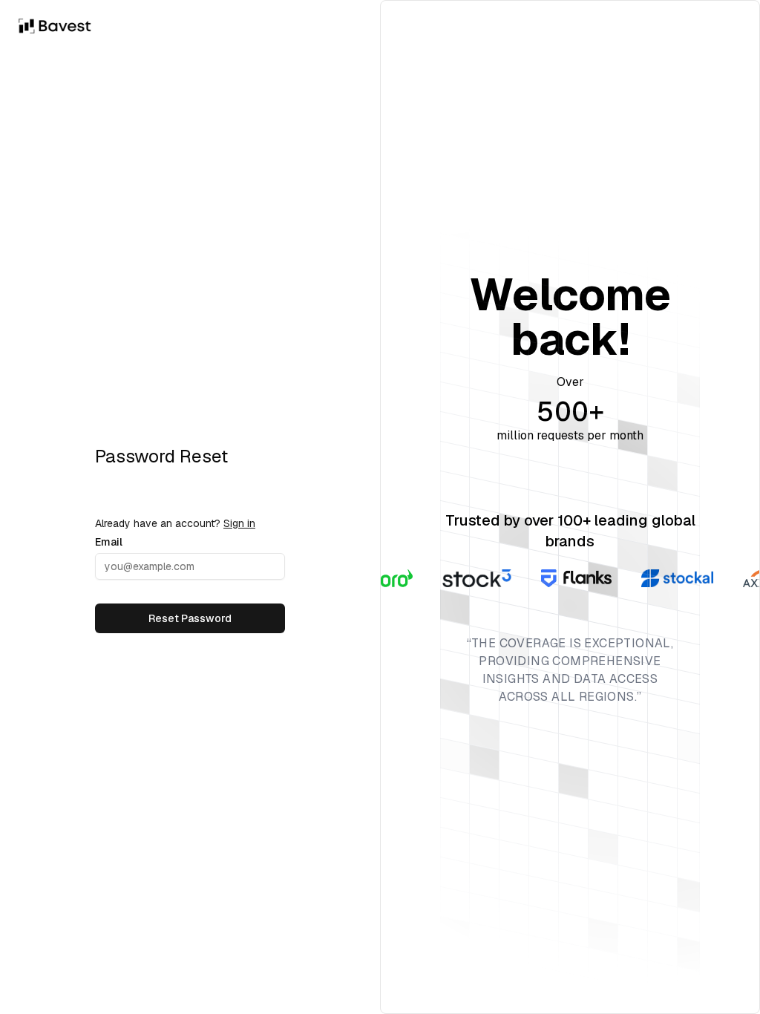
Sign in (239, 523)
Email (108, 542)
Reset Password (190, 618)
